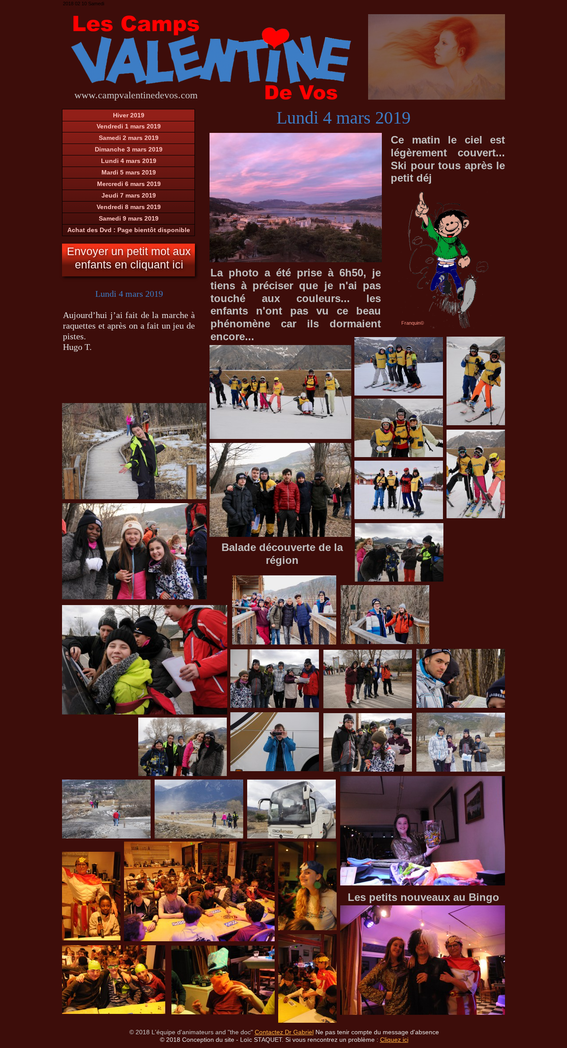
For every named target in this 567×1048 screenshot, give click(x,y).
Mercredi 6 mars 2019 (129, 183)
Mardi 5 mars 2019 (128, 172)
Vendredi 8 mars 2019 (129, 206)
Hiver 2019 (128, 115)
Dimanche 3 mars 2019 (129, 149)
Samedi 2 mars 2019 (129, 137)
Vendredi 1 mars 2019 (129, 126)
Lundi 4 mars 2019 (128, 160)
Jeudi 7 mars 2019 (128, 195)
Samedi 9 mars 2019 (129, 218)
